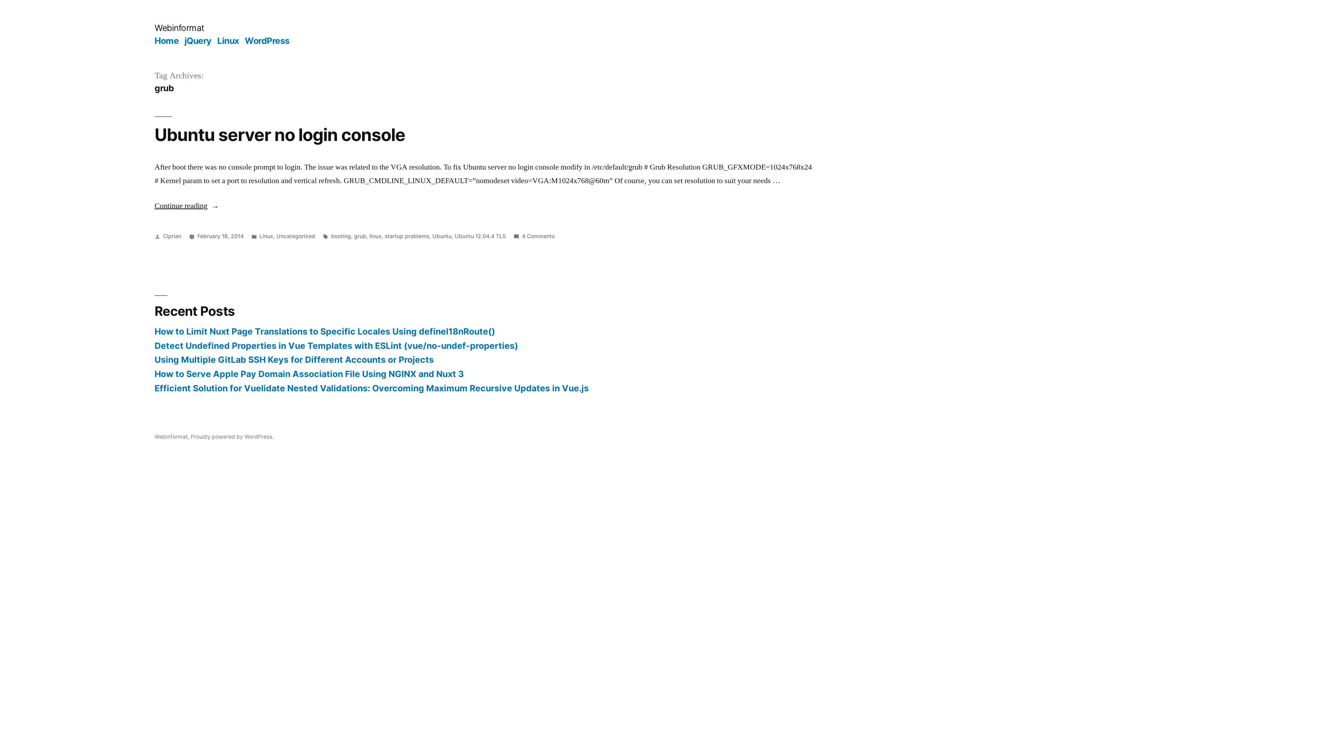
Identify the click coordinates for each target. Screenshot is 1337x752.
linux (375, 236)
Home (167, 41)
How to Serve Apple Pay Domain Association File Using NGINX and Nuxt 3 (309, 374)
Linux (228, 41)
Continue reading (187, 206)
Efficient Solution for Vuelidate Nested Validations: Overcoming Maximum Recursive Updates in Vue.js (372, 388)
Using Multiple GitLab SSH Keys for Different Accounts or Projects (294, 359)
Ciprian (172, 236)
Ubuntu (442, 236)
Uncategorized (295, 236)
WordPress (267, 41)
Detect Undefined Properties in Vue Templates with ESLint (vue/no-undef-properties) (336, 345)
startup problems (407, 236)
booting (341, 236)
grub (360, 236)
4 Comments (538, 236)
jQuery (198, 41)
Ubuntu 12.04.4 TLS (480, 236)
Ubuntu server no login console (280, 134)
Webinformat (179, 28)
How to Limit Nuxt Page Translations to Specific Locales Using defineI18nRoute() (325, 331)
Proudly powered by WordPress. (232, 436)
